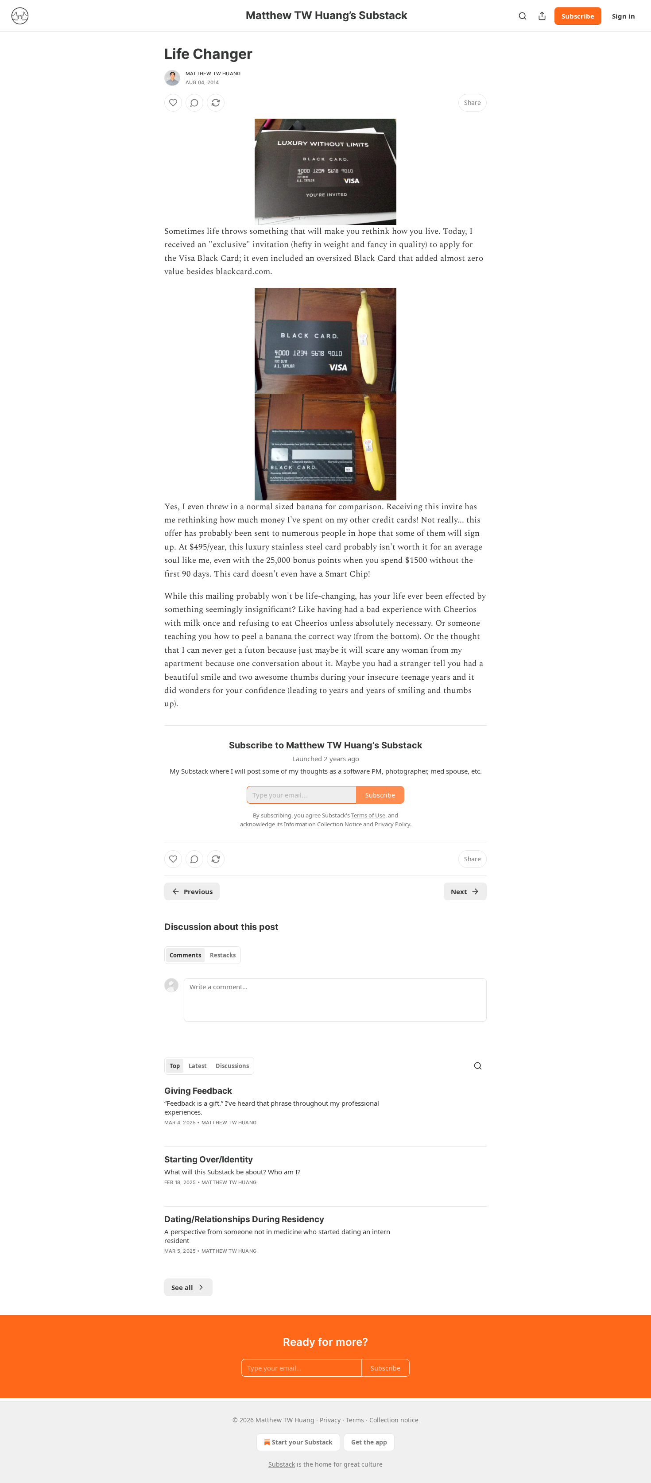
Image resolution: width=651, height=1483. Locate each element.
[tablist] (202, 955)
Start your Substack (302, 1442)
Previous (198, 891)
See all (182, 1287)
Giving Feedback (198, 1091)
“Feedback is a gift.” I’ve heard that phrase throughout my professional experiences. (271, 1107)
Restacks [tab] (223, 955)
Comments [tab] (185, 955)
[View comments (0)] (194, 103)
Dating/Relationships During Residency (244, 1219)
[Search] (522, 16)
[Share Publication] (542, 16)
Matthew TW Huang (213, 73)
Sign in (623, 16)
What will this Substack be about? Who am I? (232, 1171)
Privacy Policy (392, 824)
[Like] (173, 103)
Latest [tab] (198, 1066)
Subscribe (578, 16)
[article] (325, 1112)
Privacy (330, 1420)
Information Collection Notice (323, 824)
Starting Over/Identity (208, 1159)
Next (459, 891)
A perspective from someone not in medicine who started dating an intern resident (277, 1236)
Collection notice (393, 1420)
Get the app (369, 1442)
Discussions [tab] (232, 1066)
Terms (355, 1420)
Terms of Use (368, 815)
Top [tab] (175, 1066)
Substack (281, 1464)
